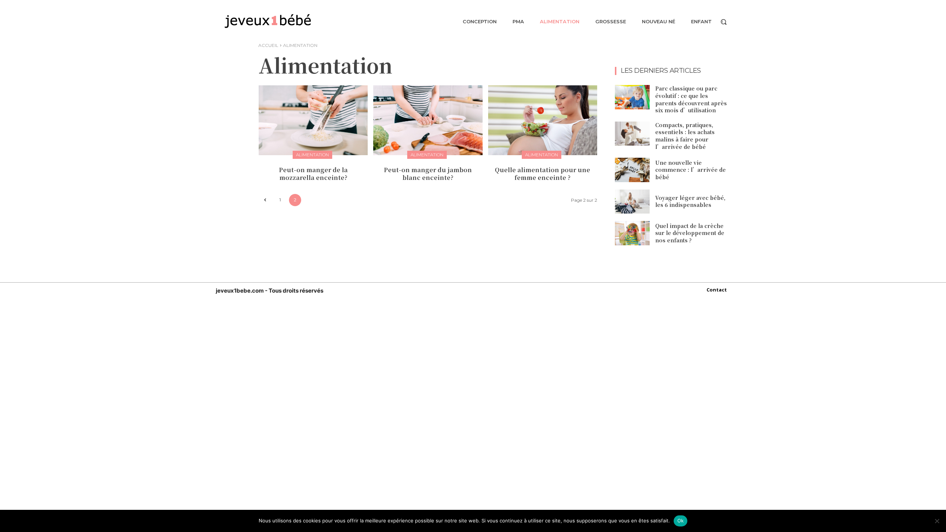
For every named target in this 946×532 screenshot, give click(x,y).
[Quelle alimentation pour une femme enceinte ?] (542, 120)
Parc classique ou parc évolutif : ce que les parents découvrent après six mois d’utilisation (691, 99)
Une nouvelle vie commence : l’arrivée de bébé (690, 170)
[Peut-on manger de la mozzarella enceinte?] (313, 120)
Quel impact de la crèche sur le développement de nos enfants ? (689, 233)
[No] (936, 521)
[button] (723, 21)
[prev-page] (265, 200)
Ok (680, 521)
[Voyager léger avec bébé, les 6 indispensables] (632, 202)
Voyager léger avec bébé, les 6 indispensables (690, 201)
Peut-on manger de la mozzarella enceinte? (313, 174)
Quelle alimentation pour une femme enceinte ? (542, 174)
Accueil (268, 45)
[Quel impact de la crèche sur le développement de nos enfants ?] (632, 233)
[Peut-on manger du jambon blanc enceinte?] (427, 120)
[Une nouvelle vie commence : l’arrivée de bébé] (632, 170)
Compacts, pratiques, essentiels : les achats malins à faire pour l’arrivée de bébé (685, 135)
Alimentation (312, 154)
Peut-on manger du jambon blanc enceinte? (428, 174)
